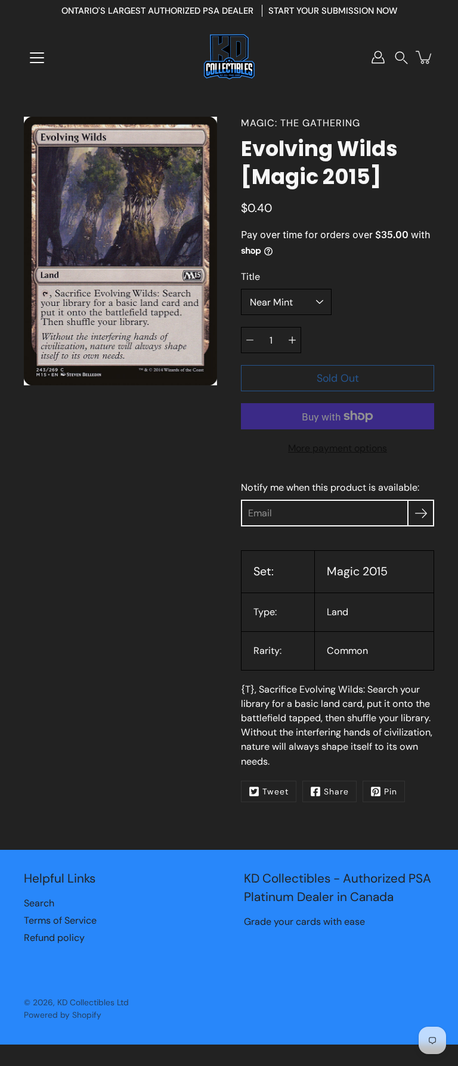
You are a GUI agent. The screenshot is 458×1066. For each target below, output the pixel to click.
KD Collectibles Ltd (93, 1002)
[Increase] (292, 340)
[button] (401, 57)
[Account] (378, 57)
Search (39, 903)
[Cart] (424, 57)
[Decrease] (250, 340)
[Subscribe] (420, 513)
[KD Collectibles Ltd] (229, 57)
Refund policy (54, 937)
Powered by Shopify (62, 1014)
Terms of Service (60, 920)
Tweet (275, 791)
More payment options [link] (337, 448)
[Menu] (37, 57)
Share (336, 791)
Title (250, 276)
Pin (390, 791)
